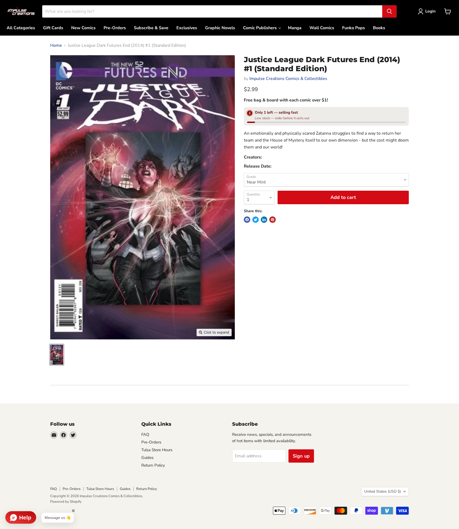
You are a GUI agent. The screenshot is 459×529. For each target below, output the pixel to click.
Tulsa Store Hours (156, 450)
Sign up (301, 456)
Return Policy (153, 465)
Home (56, 45)
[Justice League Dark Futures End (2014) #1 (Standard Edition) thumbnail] (57, 354)
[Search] (389, 11)
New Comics (83, 28)
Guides (147, 457)
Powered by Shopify (66, 501)
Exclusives (186, 28)
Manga (294, 28)
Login (430, 11)
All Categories (21, 28)
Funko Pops (353, 28)
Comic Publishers (260, 28)
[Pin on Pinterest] (272, 219)
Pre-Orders (115, 28)
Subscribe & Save (151, 28)
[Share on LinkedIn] (264, 219)
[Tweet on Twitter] (255, 219)
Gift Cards (53, 28)
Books (379, 28)
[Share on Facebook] (247, 219)
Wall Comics (321, 28)
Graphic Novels (220, 28)
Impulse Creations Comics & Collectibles (288, 79)
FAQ (145, 434)
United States (382, 491)
